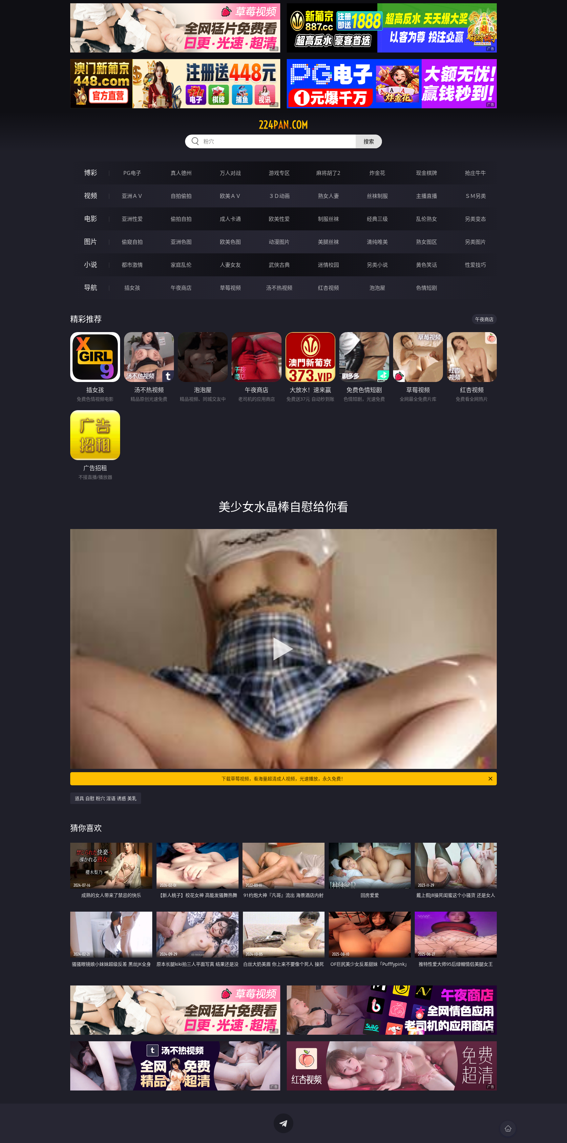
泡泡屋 (377, 287)
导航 (90, 287)
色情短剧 (426, 287)
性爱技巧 (475, 264)
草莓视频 (230, 287)
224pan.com (283, 124)
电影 (90, 218)
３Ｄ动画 (279, 196)
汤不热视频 (279, 287)
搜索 (369, 141)
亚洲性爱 (132, 218)
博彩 (90, 172)
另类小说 (377, 264)
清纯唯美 (377, 241)
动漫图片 (279, 241)
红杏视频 (328, 287)
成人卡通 (230, 218)
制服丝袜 (328, 218)
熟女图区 (426, 241)
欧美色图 (230, 241)
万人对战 (230, 173)
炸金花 (377, 173)
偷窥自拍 (132, 241)
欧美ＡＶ (230, 196)
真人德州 (181, 173)
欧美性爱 (279, 218)
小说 (90, 264)
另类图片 (475, 241)
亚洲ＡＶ (132, 196)
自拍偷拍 (181, 196)
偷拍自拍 (181, 218)
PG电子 (132, 173)
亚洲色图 (181, 241)
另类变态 (475, 218)
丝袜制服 (377, 196)
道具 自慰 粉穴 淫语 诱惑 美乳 (105, 798)
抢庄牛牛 (475, 173)
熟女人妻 (328, 196)
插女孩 (132, 287)
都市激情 (132, 264)
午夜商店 (181, 287)
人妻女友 (230, 264)
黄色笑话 (426, 264)
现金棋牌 (426, 173)
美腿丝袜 (328, 241)
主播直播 (426, 196)
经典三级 (377, 218)
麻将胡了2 (328, 173)
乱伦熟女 (426, 218)
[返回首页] (508, 1128)
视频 (90, 195)
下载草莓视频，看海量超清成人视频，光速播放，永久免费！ (283, 778)
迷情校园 (328, 264)
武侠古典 (279, 264)
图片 (90, 241)
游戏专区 (279, 173)
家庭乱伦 (181, 264)
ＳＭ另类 (475, 196)
